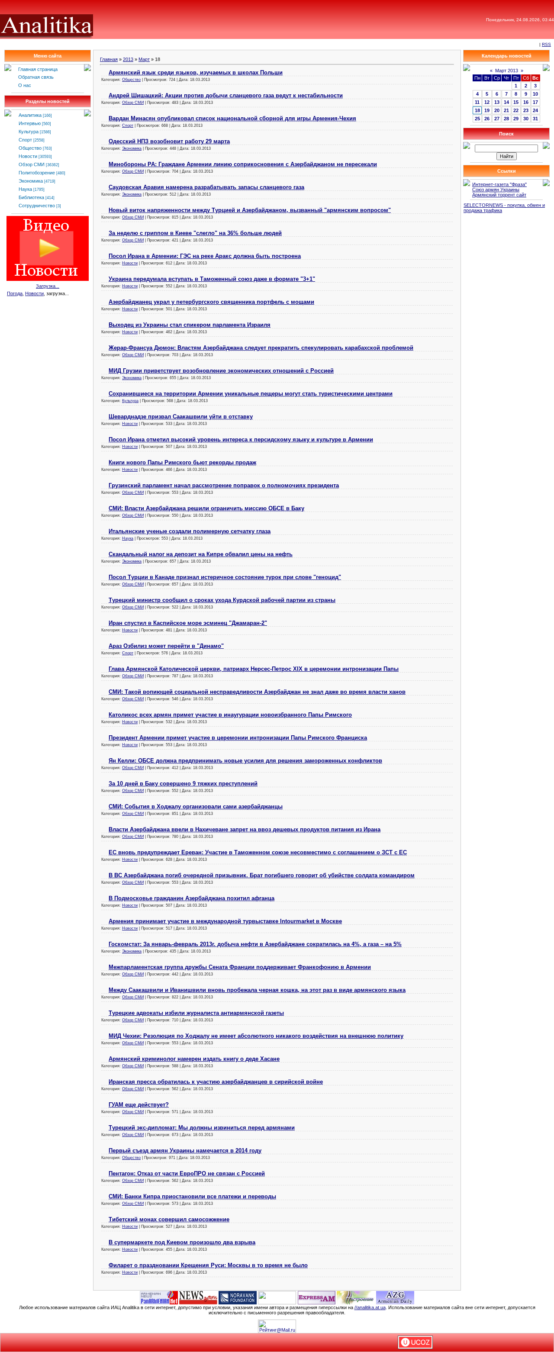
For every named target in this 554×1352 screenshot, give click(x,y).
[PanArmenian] (159, 1297)
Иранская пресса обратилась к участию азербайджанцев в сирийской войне (216, 1081)
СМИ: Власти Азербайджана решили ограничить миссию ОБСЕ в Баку (206, 508)
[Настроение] (356, 1297)
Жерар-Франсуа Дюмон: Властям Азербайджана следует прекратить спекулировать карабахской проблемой (261, 347)
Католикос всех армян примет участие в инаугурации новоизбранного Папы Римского (230, 714)
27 (496, 118)
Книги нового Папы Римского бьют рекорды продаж (182, 462)
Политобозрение (37, 172)
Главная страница (38, 69)
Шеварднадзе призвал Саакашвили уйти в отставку (181, 416)
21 (506, 110)
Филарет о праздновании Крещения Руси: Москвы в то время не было (208, 1265)
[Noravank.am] (238, 1297)
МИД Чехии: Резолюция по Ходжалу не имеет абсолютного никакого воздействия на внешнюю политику (256, 1036)
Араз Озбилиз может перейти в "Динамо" (166, 646)
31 (535, 118)
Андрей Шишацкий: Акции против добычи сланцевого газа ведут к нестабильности (226, 95)
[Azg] (395, 1297)
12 (487, 102)
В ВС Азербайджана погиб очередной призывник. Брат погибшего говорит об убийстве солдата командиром (262, 875)
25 (477, 118)
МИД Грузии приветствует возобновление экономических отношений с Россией (221, 370)
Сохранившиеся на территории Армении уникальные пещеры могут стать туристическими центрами (251, 393)
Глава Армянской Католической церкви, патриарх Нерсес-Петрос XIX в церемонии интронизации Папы (254, 669)
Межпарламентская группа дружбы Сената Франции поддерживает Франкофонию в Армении (240, 967)
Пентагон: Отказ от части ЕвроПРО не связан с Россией (187, 1173)
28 (506, 118)
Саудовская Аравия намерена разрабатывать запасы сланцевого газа (206, 187)
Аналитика (30, 115)
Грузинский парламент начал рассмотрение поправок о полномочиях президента (224, 485)
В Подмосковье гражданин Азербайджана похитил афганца (191, 898)
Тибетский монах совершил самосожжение (169, 1219)
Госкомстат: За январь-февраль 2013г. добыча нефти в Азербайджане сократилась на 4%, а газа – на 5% (255, 944)
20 (496, 110)
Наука (25, 189)
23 (525, 110)
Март (144, 59)
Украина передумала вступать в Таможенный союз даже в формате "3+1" (212, 279)
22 (516, 110)
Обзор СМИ (32, 164)
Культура (29, 131)
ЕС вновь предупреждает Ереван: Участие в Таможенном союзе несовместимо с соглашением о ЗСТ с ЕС (258, 852)
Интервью (30, 123)
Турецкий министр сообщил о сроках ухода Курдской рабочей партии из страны (222, 600)
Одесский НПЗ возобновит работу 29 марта (169, 141)
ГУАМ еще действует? (139, 1104)
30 (525, 118)
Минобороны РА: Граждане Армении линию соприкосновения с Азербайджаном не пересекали (243, 164)
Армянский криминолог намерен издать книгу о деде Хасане (194, 1059)
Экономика (31, 180)
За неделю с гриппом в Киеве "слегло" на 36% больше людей (195, 233)
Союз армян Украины (495, 189)
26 (487, 118)
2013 (128, 59)
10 (535, 94)
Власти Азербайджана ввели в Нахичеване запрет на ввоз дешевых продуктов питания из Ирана (244, 829)
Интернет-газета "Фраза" (499, 184)
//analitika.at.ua (370, 1307)
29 (516, 118)
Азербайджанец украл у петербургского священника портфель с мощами (211, 302)
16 (525, 102)
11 (477, 102)
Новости (28, 156)
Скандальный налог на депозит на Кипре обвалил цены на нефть (201, 554)
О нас (24, 85)
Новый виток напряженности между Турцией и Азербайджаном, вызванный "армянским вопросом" (250, 210)
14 (506, 102)
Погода (15, 293)
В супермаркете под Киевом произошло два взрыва (182, 1242)
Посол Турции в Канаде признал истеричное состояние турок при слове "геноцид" (225, 577)
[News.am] (198, 1297)
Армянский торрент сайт (499, 194)
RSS (546, 44)
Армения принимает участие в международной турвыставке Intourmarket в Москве (225, 921)
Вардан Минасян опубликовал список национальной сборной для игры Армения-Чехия (232, 118)
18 (477, 110)
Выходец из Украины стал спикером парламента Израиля (190, 325)
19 (487, 110)
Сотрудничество (37, 205)
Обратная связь (36, 77)
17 (535, 102)
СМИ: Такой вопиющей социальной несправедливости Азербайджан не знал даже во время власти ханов (257, 692)
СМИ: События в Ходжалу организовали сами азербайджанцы (196, 806)
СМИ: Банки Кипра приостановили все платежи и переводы (192, 1196)
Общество (30, 148)
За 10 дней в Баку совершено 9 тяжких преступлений (183, 783)
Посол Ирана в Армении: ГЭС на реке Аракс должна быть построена (205, 256)
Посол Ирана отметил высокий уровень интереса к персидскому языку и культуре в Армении (241, 439)
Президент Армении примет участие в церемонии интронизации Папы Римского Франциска (238, 737)
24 (535, 110)
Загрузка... (47, 286)
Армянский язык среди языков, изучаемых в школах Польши (196, 72)
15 (516, 102)
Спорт (25, 139)
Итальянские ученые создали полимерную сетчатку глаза (190, 531)
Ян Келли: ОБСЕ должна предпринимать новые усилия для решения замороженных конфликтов (245, 760)
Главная (109, 59)
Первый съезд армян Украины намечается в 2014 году (185, 1150)
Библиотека (31, 197)
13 (496, 102)
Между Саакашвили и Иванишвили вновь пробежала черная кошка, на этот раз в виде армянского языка (257, 990)
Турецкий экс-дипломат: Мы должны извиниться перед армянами (202, 1127)
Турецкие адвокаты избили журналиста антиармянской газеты (196, 1013)
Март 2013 (506, 70)
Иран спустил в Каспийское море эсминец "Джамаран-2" (188, 623)
